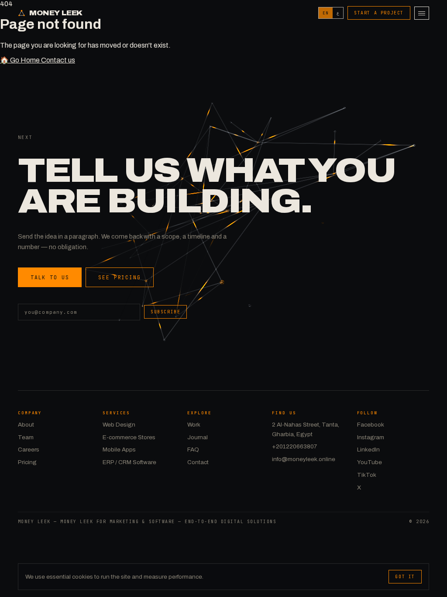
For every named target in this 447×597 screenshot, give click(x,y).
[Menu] (421, 13)
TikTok (366, 475)
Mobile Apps (119, 449)
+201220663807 (294, 446)
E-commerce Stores (129, 437)
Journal (197, 437)
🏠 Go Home (20, 60)
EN (326, 13)
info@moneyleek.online (303, 459)
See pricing (119, 277)
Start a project (379, 13)
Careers (28, 449)
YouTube (369, 462)
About (26, 424)
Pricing (27, 462)
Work (193, 424)
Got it (405, 577)
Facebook (370, 424)
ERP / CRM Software (129, 462)
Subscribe (165, 312)
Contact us (58, 60)
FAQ (193, 449)
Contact (198, 462)
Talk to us (50, 277)
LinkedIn (368, 449)
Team (26, 437)
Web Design (119, 424)
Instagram (370, 437)
